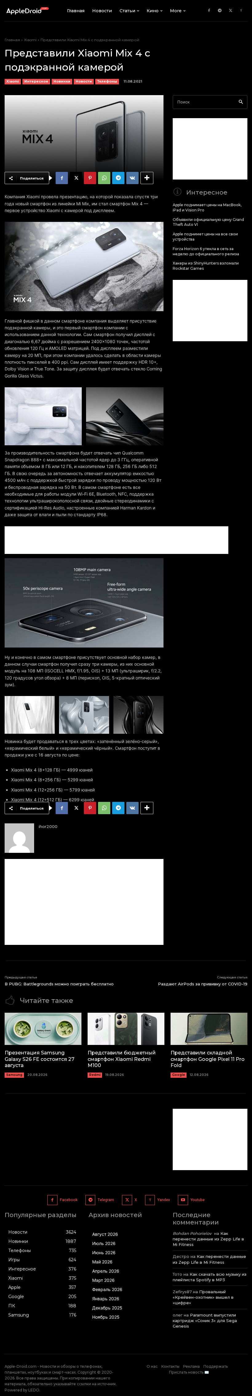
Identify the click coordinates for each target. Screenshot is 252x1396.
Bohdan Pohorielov (192, 1233)
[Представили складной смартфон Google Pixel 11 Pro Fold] (209, 1029)
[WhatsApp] (104, 178)
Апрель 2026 (105, 1271)
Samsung (14, 1075)
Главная (12, 39)
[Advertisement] (116, 540)
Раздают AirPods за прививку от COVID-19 (202, 983)
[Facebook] (209, 10)
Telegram (106, 1200)
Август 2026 (105, 1234)
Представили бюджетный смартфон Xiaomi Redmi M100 (122, 1059)
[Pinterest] (90, 178)
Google (178, 1075)
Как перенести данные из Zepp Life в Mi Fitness (208, 1239)
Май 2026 (102, 1261)
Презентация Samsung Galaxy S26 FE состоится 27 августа (39, 1059)
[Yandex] (241, 10)
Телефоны (107, 81)
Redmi (94, 1075)
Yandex (163, 1200)
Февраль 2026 (107, 1289)
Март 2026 (103, 1280)
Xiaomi (30, 39)
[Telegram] (219, 10)
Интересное (36, 81)
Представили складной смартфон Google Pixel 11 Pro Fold (208, 1059)
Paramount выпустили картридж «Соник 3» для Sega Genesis (205, 1320)
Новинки (61, 81)
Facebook (68, 1200)
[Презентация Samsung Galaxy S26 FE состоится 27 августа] (43, 1029)
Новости (84, 81)
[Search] (240, 102)
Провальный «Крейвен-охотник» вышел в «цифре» (203, 1297)
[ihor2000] (19, 838)
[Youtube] (183, 1200)
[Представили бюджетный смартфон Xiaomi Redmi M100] (126, 1029)
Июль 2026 (104, 1243)
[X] (230, 10)
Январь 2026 (105, 1298)
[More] (146, 178)
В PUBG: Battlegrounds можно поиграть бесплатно (59, 983)
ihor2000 (48, 826)
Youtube (198, 1200)
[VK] (132, 178)
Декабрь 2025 (107, 1307)
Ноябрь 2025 (106, 1317)
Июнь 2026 (104, 1252)
